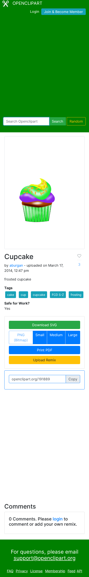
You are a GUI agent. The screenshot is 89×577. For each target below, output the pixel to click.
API (79, 571)
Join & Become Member (63, 12)
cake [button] (10, 295)
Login (34, 11)
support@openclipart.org (45, 558)
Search (57, 121)
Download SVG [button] (44, 325)
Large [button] (72, 335)
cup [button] (23, 295)
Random (76, 121)
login (58, 519)
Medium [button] (56, 335)
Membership (55, 571)
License (36, 571)
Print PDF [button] (44, 350)
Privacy (22, 571)
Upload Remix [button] (44, 360)
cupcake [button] (39, 295)
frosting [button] (76, 295)
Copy (72, 379)
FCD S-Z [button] (58, 295)
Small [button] (39, 335)
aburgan (16, 265)
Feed (71, 571)
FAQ (10, 571)
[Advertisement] (44, 67)
